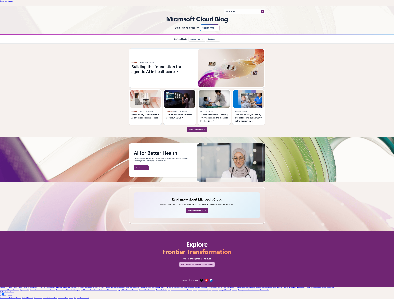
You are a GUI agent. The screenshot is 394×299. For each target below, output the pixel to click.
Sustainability (264, 290)
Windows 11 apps (102, 287)
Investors (234, 290)
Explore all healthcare (197, 129)
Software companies (177, 290)
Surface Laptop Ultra (24, 287)
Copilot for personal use (71, 287)
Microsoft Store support (137, 287)
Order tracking (155, 287)
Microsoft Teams (61, 290)
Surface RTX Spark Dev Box (39, 287)
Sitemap (18, 298)
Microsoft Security (14, 290)
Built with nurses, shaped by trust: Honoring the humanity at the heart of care (248, 117)
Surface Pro (3, 287)
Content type (195, 39)
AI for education (330, 287)
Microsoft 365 (34, 290)
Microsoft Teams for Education (239, 287)
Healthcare (208, 27)
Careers (195, 290)
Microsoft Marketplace (163, 290)
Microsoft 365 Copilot (73, 290)
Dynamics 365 (24, 290)
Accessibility (256, 290)
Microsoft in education (208, 287)
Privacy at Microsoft (225, 290)
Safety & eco (69, 298)
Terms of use (53, 298)
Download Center (123, 287)
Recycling (77, 298)
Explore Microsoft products (88, 287)
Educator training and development (294, 287)
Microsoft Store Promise (181, 287)
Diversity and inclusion (245, 290)
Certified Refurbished (166, 287)
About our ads (84, 298)
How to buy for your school (273, 287)
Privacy (36, 298)
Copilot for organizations (56, 287)
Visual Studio (188, 290)
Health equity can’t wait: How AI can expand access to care (145, 116)
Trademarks (61, 298)
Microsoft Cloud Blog (195, 211)
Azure (92, 290)
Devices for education (222, 287)
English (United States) (7, 292)
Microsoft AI (4, 290)
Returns (147, 287)
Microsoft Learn (112, 290)
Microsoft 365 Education (257, 287)
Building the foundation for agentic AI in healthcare (156, 69)
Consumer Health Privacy (8, 298)
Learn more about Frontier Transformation (197, 264)
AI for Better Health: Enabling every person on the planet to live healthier (214, 117)
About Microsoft (203, 290)
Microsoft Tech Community (147, 290)
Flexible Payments (194, 287)
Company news (213, 290)
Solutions (211, 39)
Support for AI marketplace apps (128, 290)
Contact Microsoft (27, 298)
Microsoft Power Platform (47, 290)
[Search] (262, 11)
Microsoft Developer (100, 290)
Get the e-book (141, 168)
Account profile (113, 287)
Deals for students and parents (315, 287)
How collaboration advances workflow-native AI (179, 116)
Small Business (85, 290)
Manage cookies (44, 298)
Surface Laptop (12, 287)
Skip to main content (6, 1)
